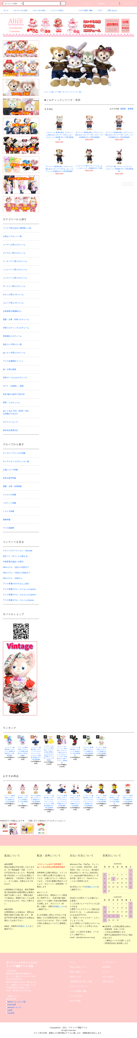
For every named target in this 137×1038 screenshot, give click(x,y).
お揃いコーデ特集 (55, 92)
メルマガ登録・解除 (85, 10)
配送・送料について (78, 972)
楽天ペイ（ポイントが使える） (16, 556)
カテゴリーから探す (20, 10)
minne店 (10, 1013)
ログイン (114, 4)
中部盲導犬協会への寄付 (13, 562)
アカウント (87, 4)
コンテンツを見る (57, 10)
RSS (72, 1001)
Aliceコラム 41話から (12, 578)
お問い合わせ (112, 10)
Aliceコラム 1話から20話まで (16, 567)
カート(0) (129, 4)
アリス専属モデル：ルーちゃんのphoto (19, 589)
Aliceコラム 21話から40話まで (16, 573)
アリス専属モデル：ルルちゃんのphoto (19, 595)
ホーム (6, 10)
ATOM (78, 1001)
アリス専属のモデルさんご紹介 (16, 584)
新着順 (130, 109)
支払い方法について (78, 967)
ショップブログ (76, 996)
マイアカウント (109, 962)
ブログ (100, 10)
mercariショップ (14, 1007)
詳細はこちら (24, 926)
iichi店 (9, 1010)
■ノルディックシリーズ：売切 (72, 92)
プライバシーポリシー (79, 986)
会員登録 (101, 4)
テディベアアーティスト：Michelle (17, 551)
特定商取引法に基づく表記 (81, 981)
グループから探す (39, 10)
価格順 (123, 109)
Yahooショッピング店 (16, 1002)
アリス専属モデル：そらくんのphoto (18, 600)
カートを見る (108, 977)
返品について (75, 977)
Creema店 (11, 1004)
